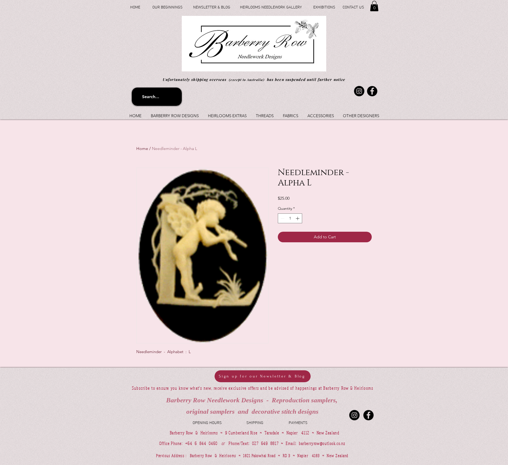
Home (142, 148)
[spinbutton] (290, 218)
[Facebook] (372, 91)
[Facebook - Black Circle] (368, 415)
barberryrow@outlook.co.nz (322, 443)
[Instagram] (359, 91)
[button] (374, 6)
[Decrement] (282, 218)
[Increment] (298, 218)
